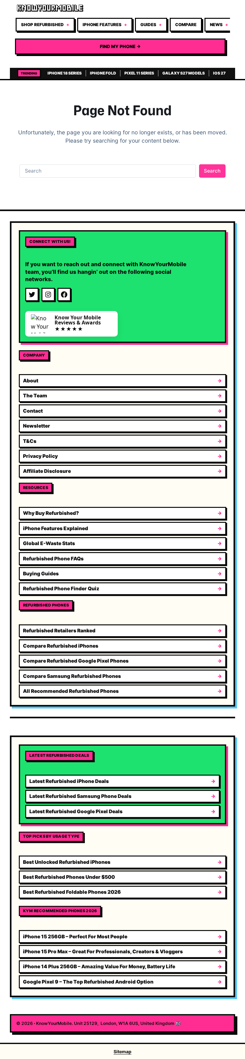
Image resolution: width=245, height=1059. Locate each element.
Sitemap (122, 1051)
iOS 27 (219, 73)
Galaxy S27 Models (183, 73)
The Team (35, 396)
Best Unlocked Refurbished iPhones (66, 862)
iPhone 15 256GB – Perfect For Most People (75, 937)
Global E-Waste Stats (49, 543)
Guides (148, 24)
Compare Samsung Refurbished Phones (72, 676)
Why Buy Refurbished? (51, 513)
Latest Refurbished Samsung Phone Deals (80, 796)
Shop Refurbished (42, 24)
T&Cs (29, 441)
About (30, 381)
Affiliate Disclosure (47, 471)
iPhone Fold (103, 73)
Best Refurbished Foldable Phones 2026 (72, 892)
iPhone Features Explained (55, 528)
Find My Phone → (120, 46)
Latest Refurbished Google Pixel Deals (75, 811)
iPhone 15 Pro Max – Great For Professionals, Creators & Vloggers (103, 952)
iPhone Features (102, 24)
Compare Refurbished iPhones (60, 646)
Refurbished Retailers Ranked (59, 631)
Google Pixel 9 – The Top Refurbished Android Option (88, 982)
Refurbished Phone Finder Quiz (61, 589)
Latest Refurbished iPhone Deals (69, 781)
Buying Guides (41, 574)
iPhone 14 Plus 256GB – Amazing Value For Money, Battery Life (99, 966)
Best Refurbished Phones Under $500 (69, 877)
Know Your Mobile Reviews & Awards (78, 320)
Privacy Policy (40, 456)
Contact (33, 411)
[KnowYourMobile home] (120, 8)
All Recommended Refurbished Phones (71, 691)
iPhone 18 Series (65, 73)
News (216, 24)
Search (212, 171)
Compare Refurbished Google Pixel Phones (76, 661)
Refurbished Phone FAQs (53, 559)
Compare (186, 24)
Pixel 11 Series (139, 73)
